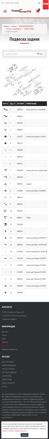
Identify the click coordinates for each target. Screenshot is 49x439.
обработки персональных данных (28, 409)
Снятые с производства (14, 29)
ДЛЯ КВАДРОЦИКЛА (26, 26)
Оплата (4, 335)
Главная (6, 26)
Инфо (4, 339)
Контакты (5, 342)
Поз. (11, 103)
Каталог (14, 26)
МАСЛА (4, 386)
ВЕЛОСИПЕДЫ (7, 379)
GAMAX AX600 (29, 29)
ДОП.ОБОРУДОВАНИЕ (9, 372)
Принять (24, 435)
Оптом (4, 346)
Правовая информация (9, 349)
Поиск (41, 54)
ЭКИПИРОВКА (6, 376)
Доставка (5, 332)
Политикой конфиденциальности (17, 431)
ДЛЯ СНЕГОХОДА (8, 362)
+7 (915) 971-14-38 (11, 3)
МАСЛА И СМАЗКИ (8, 369)
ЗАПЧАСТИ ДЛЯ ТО (8, 383)
